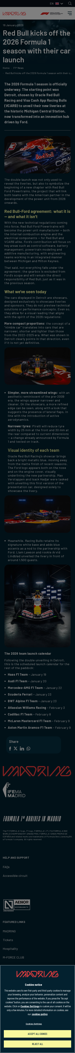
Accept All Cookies (37, 1033)
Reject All (37, 1043)
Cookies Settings (30, 1006)
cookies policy (39, 1014)
